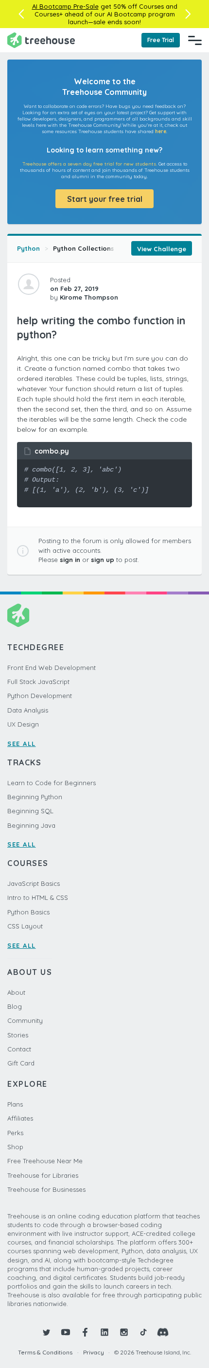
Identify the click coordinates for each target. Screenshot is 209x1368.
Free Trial (160, 40)
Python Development (39, 695)
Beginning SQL (30, 811)
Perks (15, 1133)
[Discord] (163, 1332)
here (160, 131)
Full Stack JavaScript (38, 681)
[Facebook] (85, 1332)
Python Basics (28, 912)
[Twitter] (46, 1332)
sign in (70, 559)
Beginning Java (31, 825)
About (16, 992)
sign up (102, 559)
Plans (15, 1104)
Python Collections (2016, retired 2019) (115, 248)
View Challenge (161, 249)
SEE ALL (21, 743)
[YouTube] (65, 1332)
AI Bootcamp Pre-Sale (65, 6)
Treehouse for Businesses (46, 1189)
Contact (19, 1049)
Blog (14, 1006)
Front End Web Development (51, 667)
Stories (17, 1035)
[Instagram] (124, 1332)
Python (28, 248)
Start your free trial (104, 199)
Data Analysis (27, 710)
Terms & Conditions (45, 1352)
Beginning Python (34, 797)
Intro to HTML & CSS (37, 897)
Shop (15, 1147)
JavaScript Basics (33, 883)
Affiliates (20, 1118)
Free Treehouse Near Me (45, 1161)
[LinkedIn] (104, 1332)
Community (25, 1020)
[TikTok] (143, 1332)
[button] (21, 14)
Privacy (93, 1352)
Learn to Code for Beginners (51, 783)
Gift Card (21, 1063)
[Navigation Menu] (195, 40)
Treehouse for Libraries (42, 1175)
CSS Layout (25, 926)
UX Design (23, 724)
